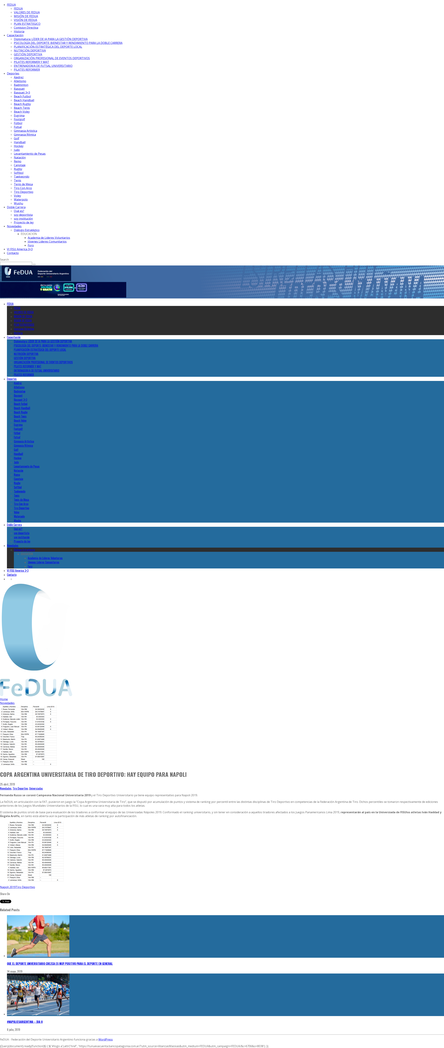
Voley (17, 196)
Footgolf (19, 119)
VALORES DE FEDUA (27, 12)
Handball (19, 142)
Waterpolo (21, 199)
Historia (19, 31)
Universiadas (36, 788)
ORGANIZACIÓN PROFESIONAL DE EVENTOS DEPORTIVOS (52, 58)
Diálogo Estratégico (27, 230)
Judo (17, 150)
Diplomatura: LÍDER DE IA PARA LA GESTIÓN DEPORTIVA (51, 39)
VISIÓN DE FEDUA (25, 20)
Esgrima (19, 115)
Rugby (18, 169)
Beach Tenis (22, 108)
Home (4, 699)
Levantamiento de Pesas (30, 154)
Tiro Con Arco (23, 188)
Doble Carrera (16, 207)
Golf (16, 138)
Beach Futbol (22, 96)
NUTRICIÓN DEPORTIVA (30, 50)
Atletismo (20, 81)
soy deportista (23, 215)
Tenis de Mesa (23, 184)
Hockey (18, 146)
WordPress (105, 1039)
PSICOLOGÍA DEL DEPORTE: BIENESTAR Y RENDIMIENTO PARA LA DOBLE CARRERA (68, 43)
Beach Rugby (22, 104)
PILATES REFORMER (27, 70)
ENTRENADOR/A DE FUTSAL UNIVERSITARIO (43, 66)
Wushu (18, 203)
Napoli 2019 (8, 887)
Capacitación (15, 35)
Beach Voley (22, 112)
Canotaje (19, 165)
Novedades (14, 226)
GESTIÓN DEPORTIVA (28, 54)
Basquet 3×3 (22, 92)
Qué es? (19, 211)
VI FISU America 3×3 (20, 249)
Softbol (18, 173)
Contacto (13, 253)
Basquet (19, 89)
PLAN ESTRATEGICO (27, 24)
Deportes (13, 73)
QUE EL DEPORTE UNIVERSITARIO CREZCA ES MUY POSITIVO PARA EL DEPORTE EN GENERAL (60, 964)
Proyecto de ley (24, 222)
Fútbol (18, 123)
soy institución (23, 219)
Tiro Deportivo (23, 192)
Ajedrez (19, 77)
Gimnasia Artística (25, 131)
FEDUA (11, 5)
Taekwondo (21, 176)
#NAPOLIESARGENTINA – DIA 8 (25, 1022)
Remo (17, 161)
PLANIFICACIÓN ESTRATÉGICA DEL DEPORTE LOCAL (48, 47)
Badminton (21, 85)
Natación (20, 157)
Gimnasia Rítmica (25, 134)
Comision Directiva (26, 28)
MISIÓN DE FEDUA (26, 16)
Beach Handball (24, 100)
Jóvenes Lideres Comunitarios (47, 241)
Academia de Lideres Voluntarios (49, 238)
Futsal (18, 127)
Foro (31, 245)
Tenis (17, 180)
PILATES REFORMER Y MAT (31, 62)
